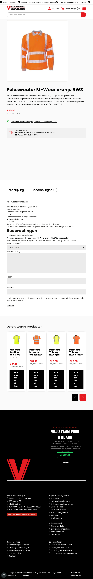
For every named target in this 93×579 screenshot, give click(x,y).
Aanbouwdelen (57, 531)
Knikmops (55, 498)
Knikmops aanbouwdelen (62, 504)
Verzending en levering (19, 544)
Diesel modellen (58, 526)
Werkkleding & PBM (59, 512)
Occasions (55, 534)
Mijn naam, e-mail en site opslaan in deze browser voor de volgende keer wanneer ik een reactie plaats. (45, 299)
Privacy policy (15, 553)
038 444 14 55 (15, 501)
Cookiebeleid (25, 575)
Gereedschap (57, 507)
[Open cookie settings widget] (4, 575)
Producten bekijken (16, 379)
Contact (66, 462)
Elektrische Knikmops (60, 501)
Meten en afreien (58, 509)
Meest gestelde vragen (19, 547)
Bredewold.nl (76, 575)
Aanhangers (56, 518)
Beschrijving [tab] (15, 190)
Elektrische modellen (60, 529)
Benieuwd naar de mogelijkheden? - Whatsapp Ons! (34, 121)
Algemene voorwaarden (19, 550)
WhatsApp (66, 455)
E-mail (10, 287)
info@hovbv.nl (15, 504)
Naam (10, 277)
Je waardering (14, 243)
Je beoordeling (14, 251)
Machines (55, 515)
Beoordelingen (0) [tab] (45, 190)
